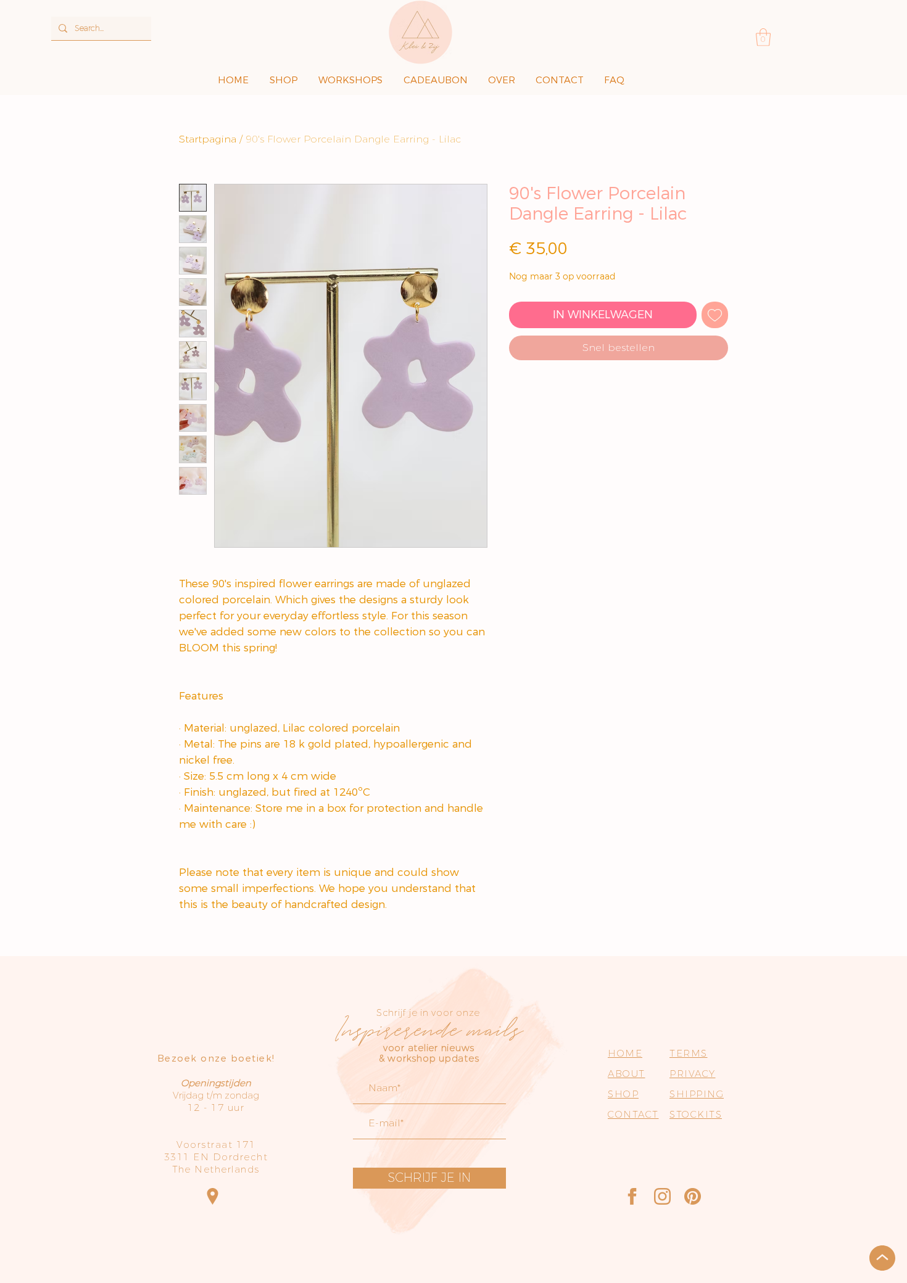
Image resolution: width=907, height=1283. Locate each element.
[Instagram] (662, 1196)
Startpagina (207, 139)
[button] (763, 37)
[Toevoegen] (715, 315)
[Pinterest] (692, 1196)
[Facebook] (632, 1196)
